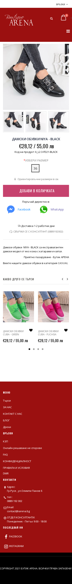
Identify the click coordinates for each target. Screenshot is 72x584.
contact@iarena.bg (18, 511)
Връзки (60, 4)
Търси (7, 400)
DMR (6, 473)
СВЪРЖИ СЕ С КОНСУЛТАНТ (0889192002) (38, 231)
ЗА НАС (7, 407)
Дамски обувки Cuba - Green (13, 333)
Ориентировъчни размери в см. (38, 179)
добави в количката (37, 190)
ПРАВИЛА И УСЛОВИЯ (16, 468)
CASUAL (63, 263)
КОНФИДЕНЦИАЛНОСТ (17, 461)
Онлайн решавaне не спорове (22, 448)
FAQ (5, 454)
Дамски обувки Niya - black (36, 139)
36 (35, 168)
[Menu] (68, 31)
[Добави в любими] (31, 330)
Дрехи (7, 427)
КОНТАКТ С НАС (12, 414)
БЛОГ (6, 420)
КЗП (5, 441)
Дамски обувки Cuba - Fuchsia (48, 333)
